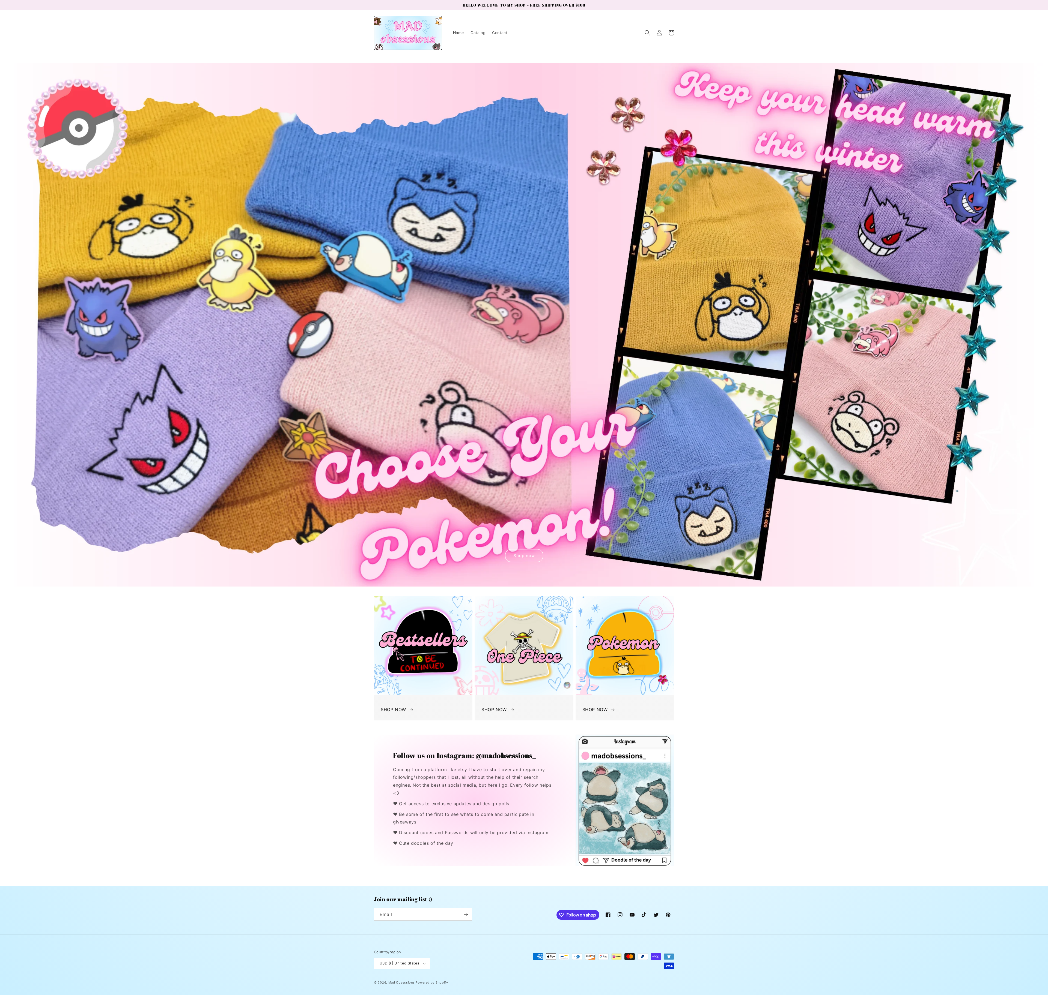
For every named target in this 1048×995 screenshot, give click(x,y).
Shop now (524, 555)
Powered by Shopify (432, 982)
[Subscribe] (466, 914)
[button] (647, 33)
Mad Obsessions (401, 982)
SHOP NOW (393, 709)
